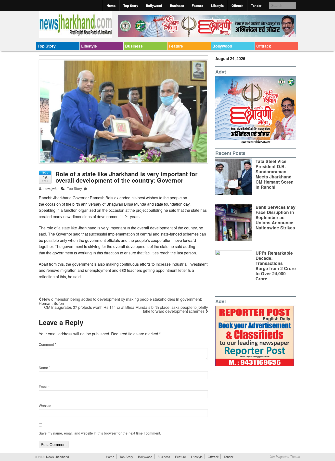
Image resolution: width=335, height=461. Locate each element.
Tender (256, 5)
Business (177, 5)
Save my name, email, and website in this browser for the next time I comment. (100, 433)
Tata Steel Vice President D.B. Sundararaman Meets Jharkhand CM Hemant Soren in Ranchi (275, 174)
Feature (197, 5)
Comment (47, 344)
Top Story (130, 5)
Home (111, 5)
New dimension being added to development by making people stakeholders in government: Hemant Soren (120, 301)
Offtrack (237, 5)
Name (44, 367)
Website (45, 405)
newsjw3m (51, 188)
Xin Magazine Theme (285, 456)
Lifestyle (217, 5)
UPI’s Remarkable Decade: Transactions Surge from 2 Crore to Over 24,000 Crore (276, 266)
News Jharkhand (57, 456)
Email (44, 386)
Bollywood (154, 5)
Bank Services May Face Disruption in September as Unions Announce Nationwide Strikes (276, 217)
